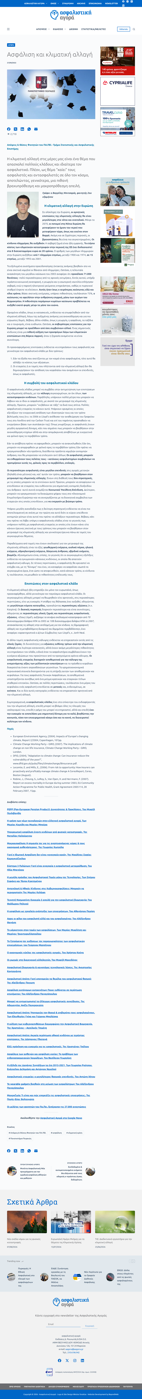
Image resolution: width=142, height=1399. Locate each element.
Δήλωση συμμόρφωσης (59, 1386)
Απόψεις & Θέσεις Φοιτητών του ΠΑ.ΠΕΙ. (27, 1133)
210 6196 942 (73, 1352)
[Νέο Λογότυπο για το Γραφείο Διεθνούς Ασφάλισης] (77, 1277)
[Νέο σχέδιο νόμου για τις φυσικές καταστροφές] (27, 1222)
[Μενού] (8, 29)
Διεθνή (73, 29)
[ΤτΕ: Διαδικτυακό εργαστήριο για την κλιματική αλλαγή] (115, 1222)
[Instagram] (127, 1)
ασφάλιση (56, 1133)
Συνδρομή (67, 3)
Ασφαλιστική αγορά (34, 3)
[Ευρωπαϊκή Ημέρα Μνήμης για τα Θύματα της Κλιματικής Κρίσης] (71, 1222)
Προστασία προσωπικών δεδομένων (104, 1386)
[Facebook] (123, 1)
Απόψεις (41, 29)
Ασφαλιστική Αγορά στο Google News (61, 1118)
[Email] (37, 129)
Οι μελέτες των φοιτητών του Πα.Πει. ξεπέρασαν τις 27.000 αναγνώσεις (46, 1106)
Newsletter (111, 3)
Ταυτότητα (128, 1386)
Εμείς (53, 3)
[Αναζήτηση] (134, 29)
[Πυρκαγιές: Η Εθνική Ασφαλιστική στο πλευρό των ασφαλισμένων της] (11, 1277)
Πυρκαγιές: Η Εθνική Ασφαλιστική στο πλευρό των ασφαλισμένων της (26, 1277)
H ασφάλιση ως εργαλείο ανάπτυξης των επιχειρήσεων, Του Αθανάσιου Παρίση (51, 911)
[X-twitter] (67, 1360)
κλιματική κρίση (74, 1133)
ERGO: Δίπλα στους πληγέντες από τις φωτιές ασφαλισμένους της (125, 1277)
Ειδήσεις (58, 29)
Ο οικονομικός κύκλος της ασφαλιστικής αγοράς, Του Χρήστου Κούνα (45, 952)
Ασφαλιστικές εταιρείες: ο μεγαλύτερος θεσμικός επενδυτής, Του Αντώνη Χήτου (51, 1076)
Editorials (124, 29)
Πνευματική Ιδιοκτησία (34, 1386)
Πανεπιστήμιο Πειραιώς (20, 1138)
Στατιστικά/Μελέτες (93, 29)
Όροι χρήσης (15, 1386)
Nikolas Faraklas (79, 1394)
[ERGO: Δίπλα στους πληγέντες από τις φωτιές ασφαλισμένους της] (110, 1277)
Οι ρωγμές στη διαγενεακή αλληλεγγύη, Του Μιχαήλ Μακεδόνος (42, 960)
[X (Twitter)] (132, 1)
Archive (81, 3)
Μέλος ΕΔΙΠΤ (78, 1386)
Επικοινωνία (95, 3)
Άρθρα (11, 45)
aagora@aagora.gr (74, 1349)
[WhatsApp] (30, 129)
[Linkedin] (82, 1360)
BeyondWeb (114, 1394)
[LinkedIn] (123, 6)
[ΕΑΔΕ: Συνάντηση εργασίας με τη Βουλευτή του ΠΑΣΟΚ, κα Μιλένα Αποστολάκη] (44, 1277)
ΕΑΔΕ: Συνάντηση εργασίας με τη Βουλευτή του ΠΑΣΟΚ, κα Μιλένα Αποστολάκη (59, 1277)
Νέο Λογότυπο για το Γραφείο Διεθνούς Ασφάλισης (93, 1277)
